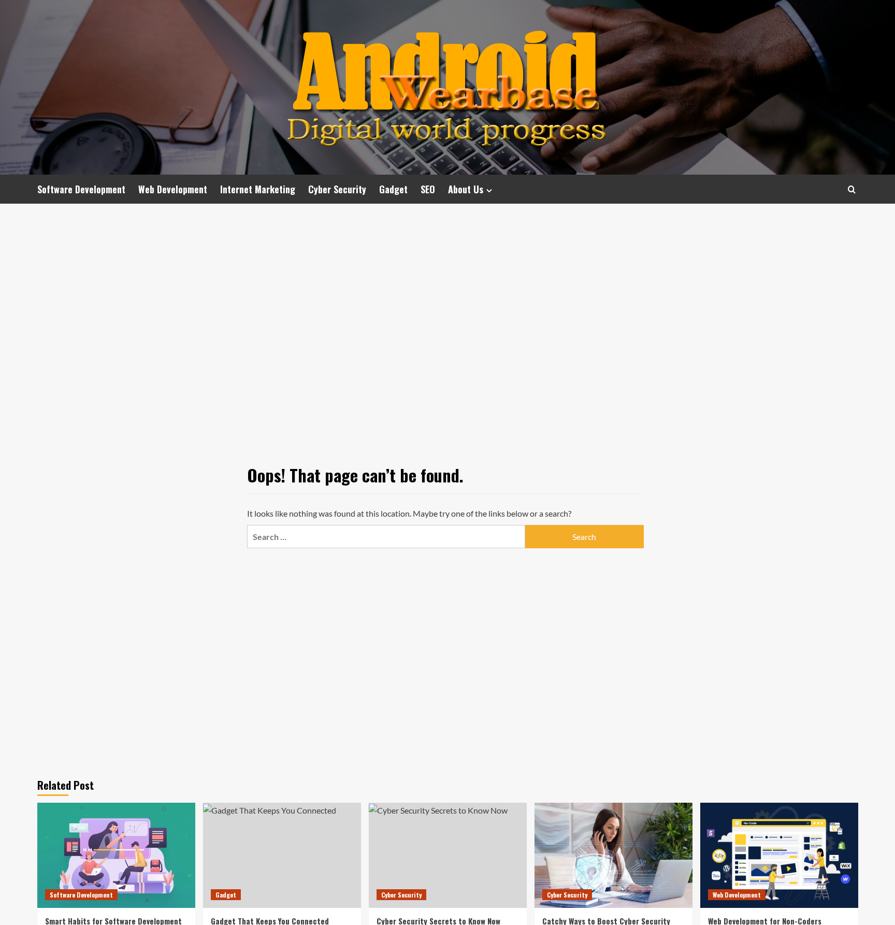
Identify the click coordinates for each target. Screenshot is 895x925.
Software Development (81, 189)
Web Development (172, 189)
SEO (428, 189)
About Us (465, 189)
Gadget (393, 189)
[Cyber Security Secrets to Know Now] (448, 855)
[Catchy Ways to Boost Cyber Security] (613, 855)
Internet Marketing (257, 189)
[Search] (851, 189)
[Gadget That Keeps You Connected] (282, 855)
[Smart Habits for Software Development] (116, 855)
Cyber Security (337, 189)
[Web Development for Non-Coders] (779, 855)
